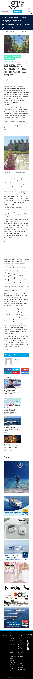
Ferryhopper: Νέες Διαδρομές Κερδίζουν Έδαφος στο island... (10, 410)
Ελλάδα (8, 444)
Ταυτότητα (13, 656)
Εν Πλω (8, 407)
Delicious (26, 373)
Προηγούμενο (10, 31)
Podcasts (27, 24)
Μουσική (19, 24)
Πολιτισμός (17, 21)
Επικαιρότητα (6, 21)
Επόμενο (24, 31)
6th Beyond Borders (20, 641)
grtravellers (6, 28)
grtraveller (15, 61)
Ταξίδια (23, 17)
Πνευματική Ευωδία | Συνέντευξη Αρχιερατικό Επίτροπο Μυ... (11, 392)
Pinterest (17, 373)
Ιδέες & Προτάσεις (8, 24)
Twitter (17, 369)
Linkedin (9, 373)
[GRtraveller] (16, 8)
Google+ (25, 369)
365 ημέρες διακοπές (11, 389)
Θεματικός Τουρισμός (12, 56)
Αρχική (4, 17)
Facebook (9, 369)
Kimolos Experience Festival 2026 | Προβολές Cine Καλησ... (12, 447)
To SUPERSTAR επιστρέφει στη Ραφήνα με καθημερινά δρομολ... (12, 429)
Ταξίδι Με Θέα (9, 59)
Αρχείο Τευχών (14, 17)
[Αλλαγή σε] (12, 28)
